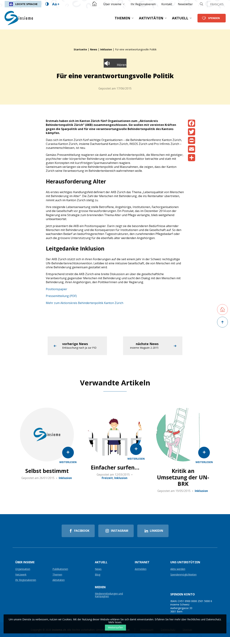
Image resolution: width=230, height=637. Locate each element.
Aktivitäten (151, 18)
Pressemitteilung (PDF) (61, 296)
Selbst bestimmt (47, 471)
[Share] (191, 157)
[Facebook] (191, 123)
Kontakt (166, 4)
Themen (122, 18)
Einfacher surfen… (115, 467)
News (93, 49)
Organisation (22, 569)
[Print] (191, 140)
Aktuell (180, 18)
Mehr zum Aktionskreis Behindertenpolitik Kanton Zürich (84, 303)
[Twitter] (191, 132)
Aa (55, 4)
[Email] (191, 149)
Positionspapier (56, 289)
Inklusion (106, 49)
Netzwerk (20, 574)
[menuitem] (114, 4)
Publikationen (60, 569)
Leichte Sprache (26, 4)
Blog (97, 574)
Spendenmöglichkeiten (183, 574)
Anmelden (140, 569)
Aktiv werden (177, 569)
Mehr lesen (114, 622)
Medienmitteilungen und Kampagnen (109, 595)
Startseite (80, 49)
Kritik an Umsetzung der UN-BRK (183, 477)
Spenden (214, 18)
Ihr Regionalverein (143, 4)
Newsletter (185, 4)
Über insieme (112, 4)
